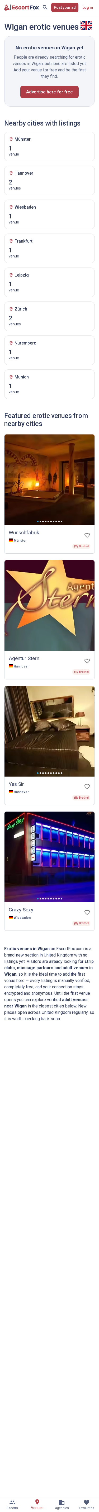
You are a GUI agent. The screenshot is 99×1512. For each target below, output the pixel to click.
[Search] (45, 7)
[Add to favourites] (87, 535)
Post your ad (65, 7)
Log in (87, 7)
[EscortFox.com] (21, 7)
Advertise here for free (49, 91)
